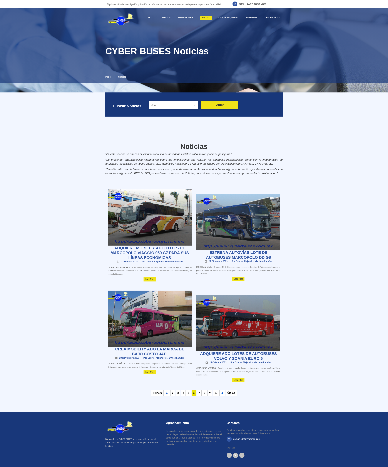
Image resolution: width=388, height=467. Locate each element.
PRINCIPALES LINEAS (185, 18)
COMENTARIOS (252, 18)
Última (231, 393)
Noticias (122, 77)
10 (215, 393)
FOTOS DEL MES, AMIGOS (228, 18)
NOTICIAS (205, 18)
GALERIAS (164, 18)
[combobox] (173, 105)
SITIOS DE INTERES (273, 18)
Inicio (108, 77)
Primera (157, 393)
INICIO (150, 18)
